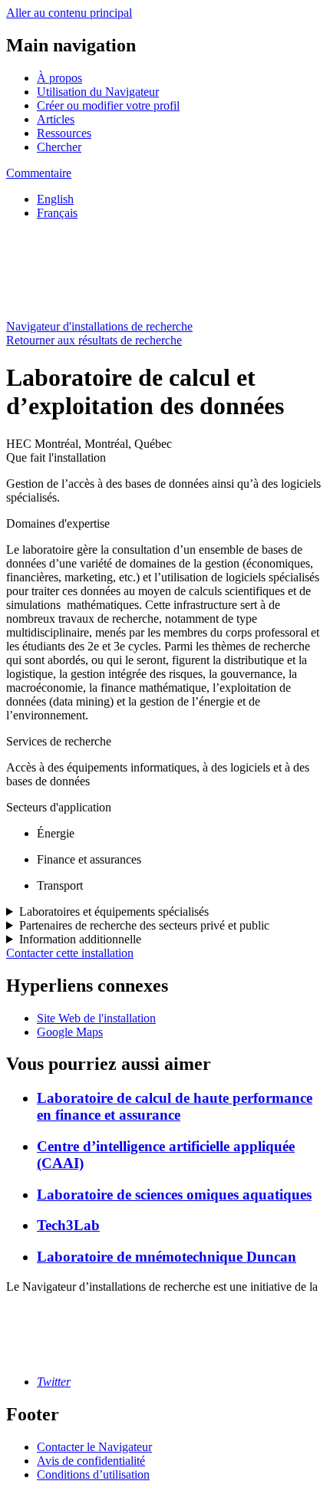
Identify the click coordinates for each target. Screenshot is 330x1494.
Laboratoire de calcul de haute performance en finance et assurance (174, 1106)
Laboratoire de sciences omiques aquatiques (174, 1194)
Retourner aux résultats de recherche (94, 340)
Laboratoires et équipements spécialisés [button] (114, 911)
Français (57, 212)
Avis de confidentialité (91, 1460)
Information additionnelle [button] (80, 939)
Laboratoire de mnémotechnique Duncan (166, 1257)
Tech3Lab (68, 1225)
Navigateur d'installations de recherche (99, 326)
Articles (55, 119)
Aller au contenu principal (69, 12)
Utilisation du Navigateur (98, 91)
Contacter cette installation (70, 952)
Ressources (64, 133)
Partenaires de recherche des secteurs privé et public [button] (144, 925)
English (55, 199)
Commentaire (38, 172)
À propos (59, 77)
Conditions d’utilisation (93, 1474)
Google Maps (70, 1031)
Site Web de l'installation (96, 1018)
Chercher (59, 146)
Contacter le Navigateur (94, 1446)
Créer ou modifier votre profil (108, 105)
